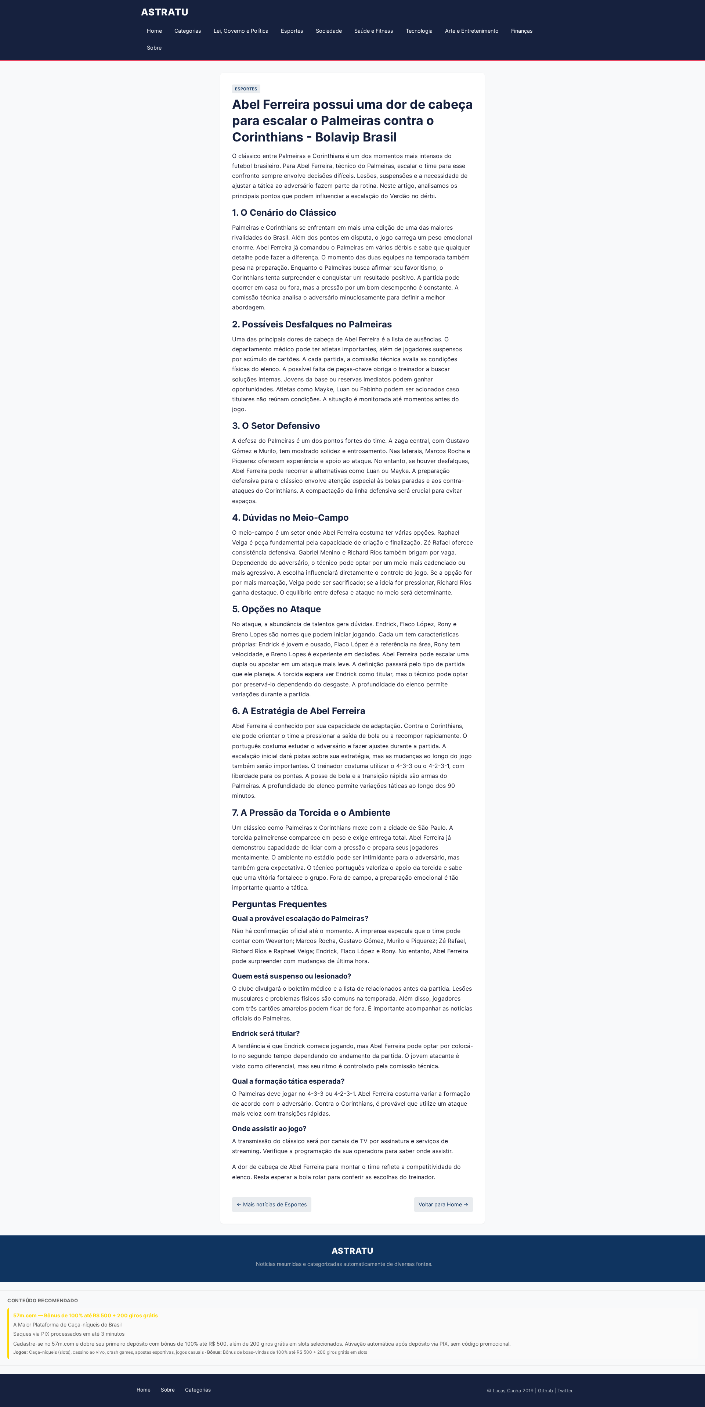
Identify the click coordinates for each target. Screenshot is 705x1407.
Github (545, 1390)
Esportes (292, 31)
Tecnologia (419, 31)
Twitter (565, 1390)
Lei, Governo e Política (241, 31)
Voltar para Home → (444, 1204)
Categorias (187, 31)
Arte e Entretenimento (472, 31)
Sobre (154, 47)
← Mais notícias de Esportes (271, 1204)
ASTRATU (164, 12)
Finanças (522, 31)
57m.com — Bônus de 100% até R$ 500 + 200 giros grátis (85, 1315)
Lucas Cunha (507, 1390)
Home (154, 31)
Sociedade (329, 31)
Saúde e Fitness (373, 31)
